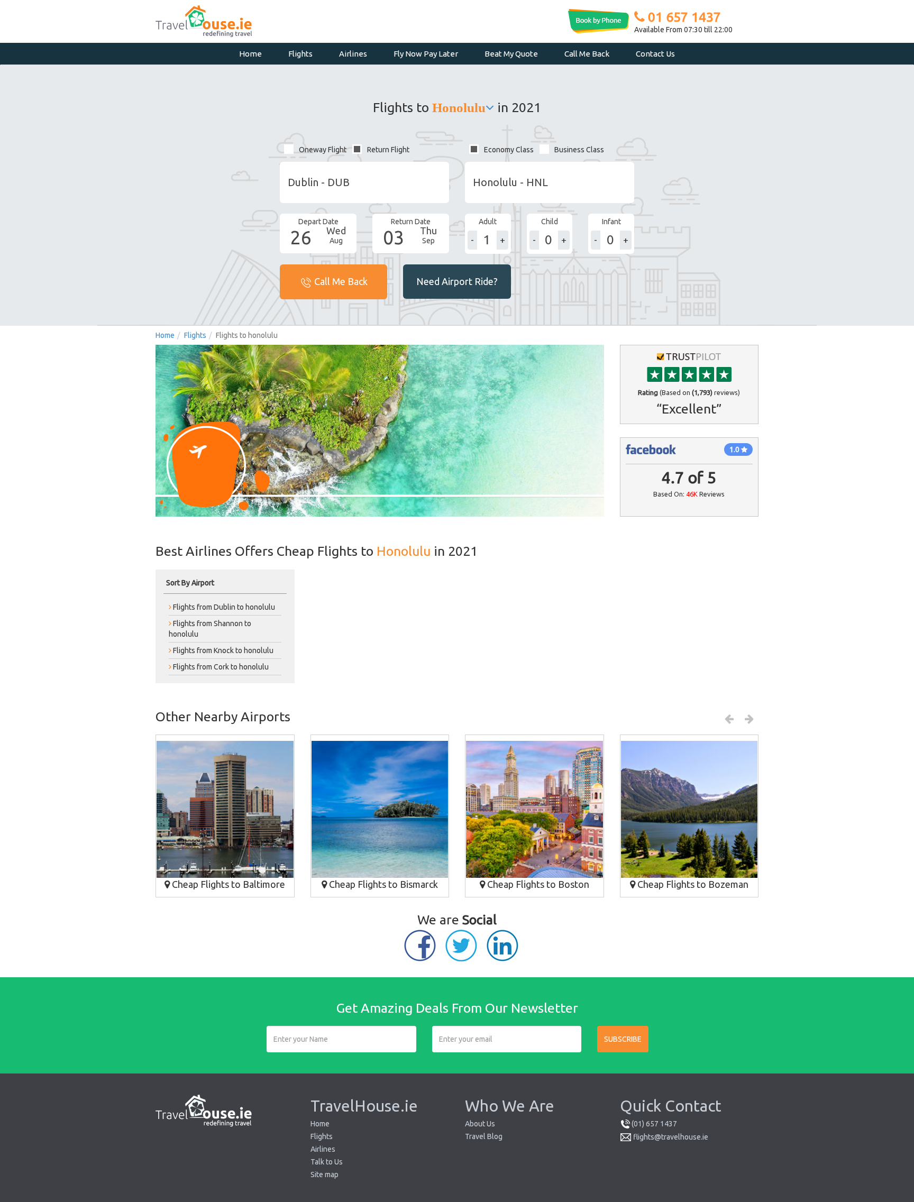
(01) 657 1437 (654, 1124)
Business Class (579, 149)
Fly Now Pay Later (426, 53)
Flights (300, 53)
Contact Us (655, 53)
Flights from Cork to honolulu (220, 667)
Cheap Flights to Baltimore (227, 884)
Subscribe (623, 1039)
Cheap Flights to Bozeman (691, 884)
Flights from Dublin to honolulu (223, 607)
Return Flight (388, 149)
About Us (480, 1124)
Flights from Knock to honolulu (222, 650)
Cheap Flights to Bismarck (382, 884)
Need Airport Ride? (457, 281)
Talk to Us (326, 1162)
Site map (324, 1174)
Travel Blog (483, 1136)
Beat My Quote (511, 53)
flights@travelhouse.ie (670, 1137)
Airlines (353, 53)
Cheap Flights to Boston (537, 884)
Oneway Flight (322, 149)
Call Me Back (586, 53)
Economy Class (509, 149)
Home (250, 53)
